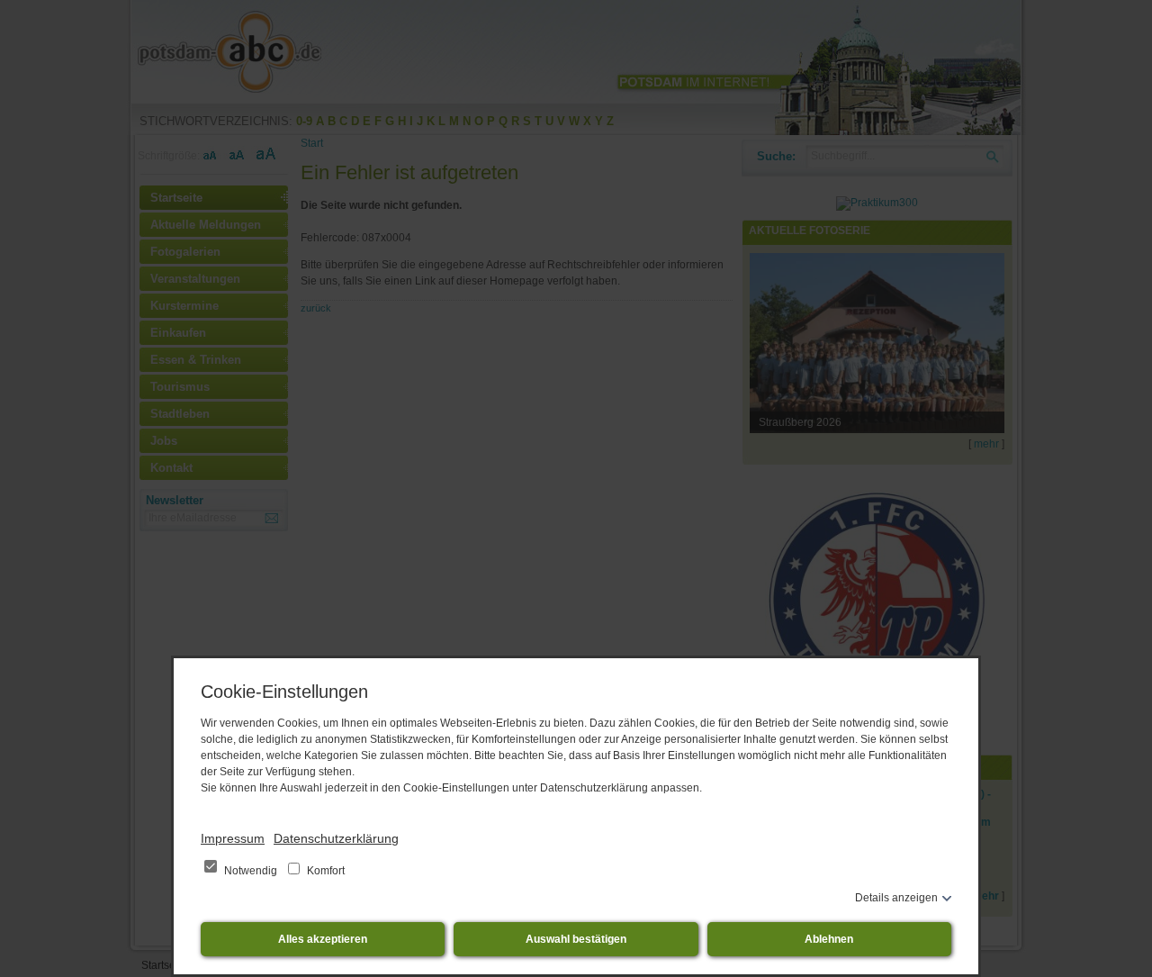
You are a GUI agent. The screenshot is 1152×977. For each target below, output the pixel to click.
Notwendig (250, 870)
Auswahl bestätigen (576, 939)
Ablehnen (829, 939)
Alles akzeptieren (322, 939)
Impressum (233, 838)
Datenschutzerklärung (336, 838)
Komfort (324, 870)
